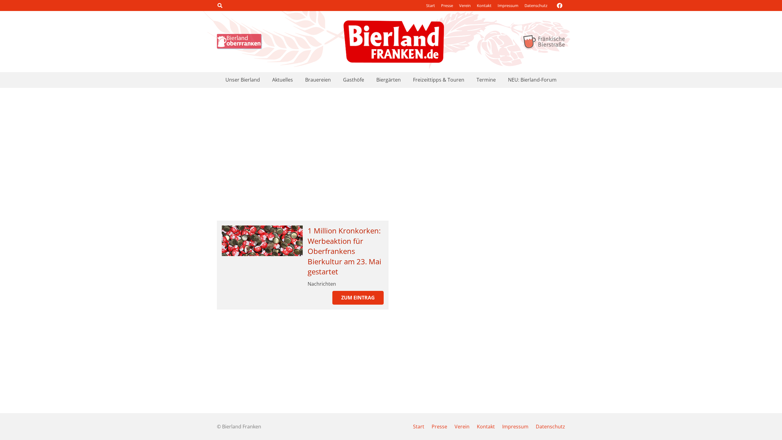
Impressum (508, 5)
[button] (219, 5)
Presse (447, 5)
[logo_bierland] (241, 41)
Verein (465, 5)
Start (430, 5)
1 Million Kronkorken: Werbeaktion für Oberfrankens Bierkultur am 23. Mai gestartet (344, 251)
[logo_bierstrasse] (543, 41)
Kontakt (484, 5)
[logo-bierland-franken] (393, 41)
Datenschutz (535, 5)
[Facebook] (559, 5)
